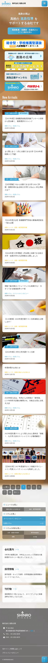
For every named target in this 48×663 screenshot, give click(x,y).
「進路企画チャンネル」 (24, 76)
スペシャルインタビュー (12, 518)
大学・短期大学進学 (13, 532)
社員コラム (7, 523)
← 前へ (6, 487)
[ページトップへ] (44, 659)
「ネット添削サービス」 (24, 65)
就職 (13, 536)
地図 (31, 631)
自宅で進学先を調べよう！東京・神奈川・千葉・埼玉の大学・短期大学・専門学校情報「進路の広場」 (24, 55)
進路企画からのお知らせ (13, 509)
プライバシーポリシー (10, 653)
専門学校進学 (35, 532)
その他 (35, 536)
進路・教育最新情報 (35, 509)
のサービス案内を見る (25, 31)
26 (10, 492)
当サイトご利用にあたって (12, 649)
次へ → (16, 492)
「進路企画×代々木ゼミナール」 (24, 86)
